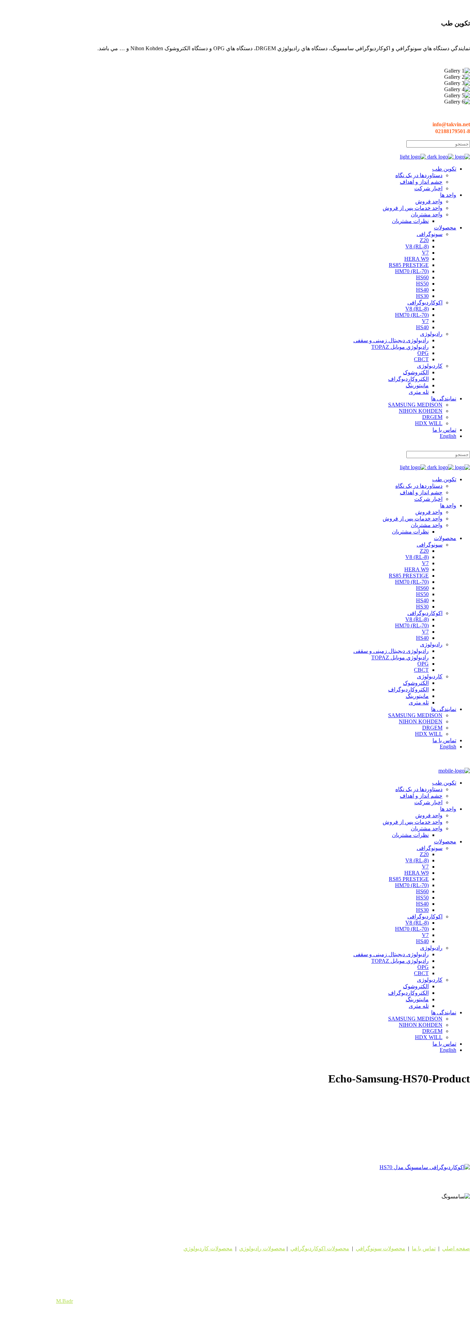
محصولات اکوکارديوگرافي (319, 1248)
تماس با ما (424, 1248)
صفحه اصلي (456, 1248)
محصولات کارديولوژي (208, 1248)
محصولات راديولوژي (262, 1248)
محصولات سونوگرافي (380, 1248)
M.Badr (64, 1301)
